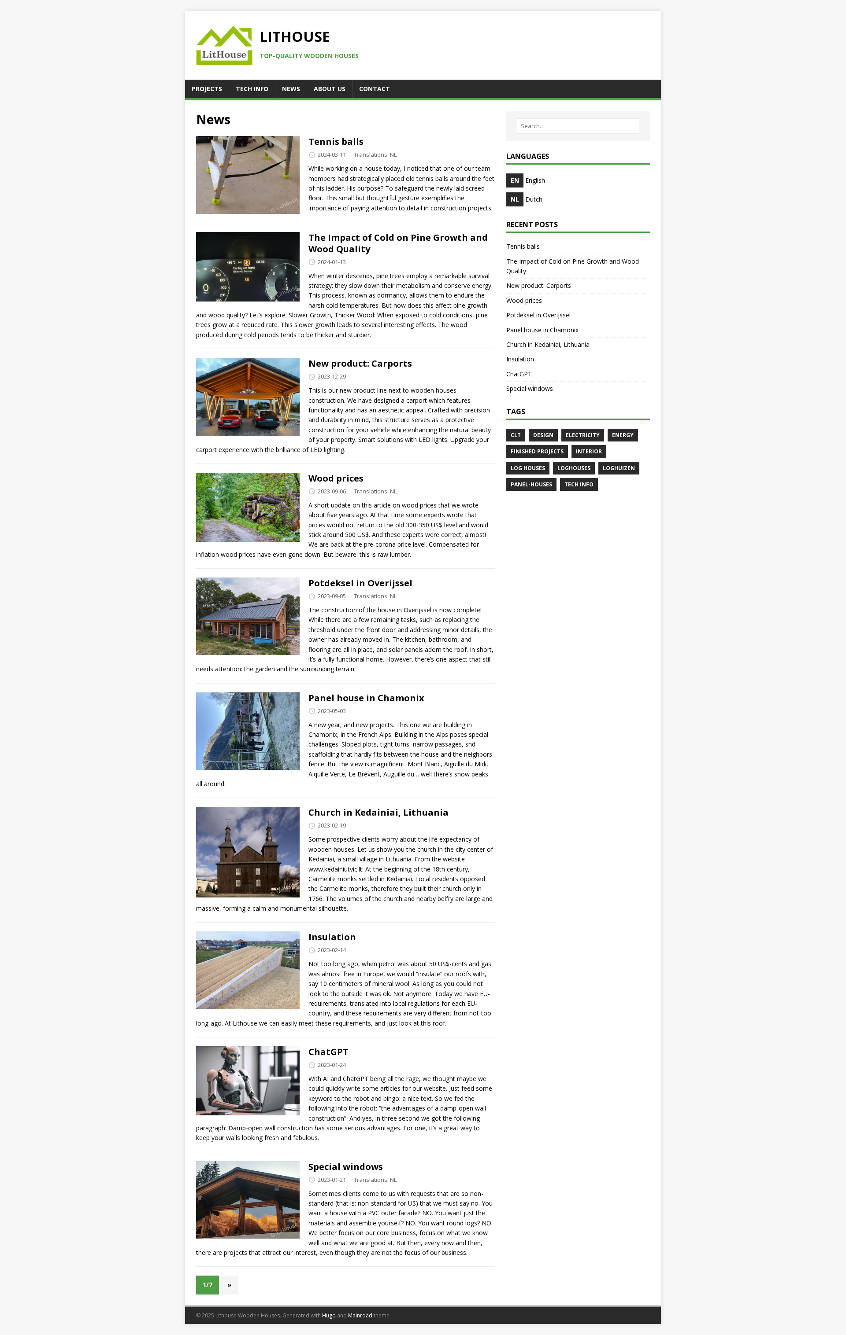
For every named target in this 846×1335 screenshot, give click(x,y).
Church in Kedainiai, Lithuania (378, 812)
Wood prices (336, 478)
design (543, 435)
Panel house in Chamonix (366, 698)
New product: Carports (360, 363)
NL (393, 154)
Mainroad (360, 1315)
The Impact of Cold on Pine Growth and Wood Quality (398, 243)
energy (623, 435)
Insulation (332, 937)
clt (516, 435)
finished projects (537, 451)
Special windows (345, 1167)
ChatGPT (328, 1052)
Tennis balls (336, 141)
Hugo (329, 1315)
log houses (528, 468)
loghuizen (619, 468)
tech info (579, 484)
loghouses (573, 468)
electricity (583, 435)
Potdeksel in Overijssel (360, 583)
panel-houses (531, 484)
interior (589, 451)
